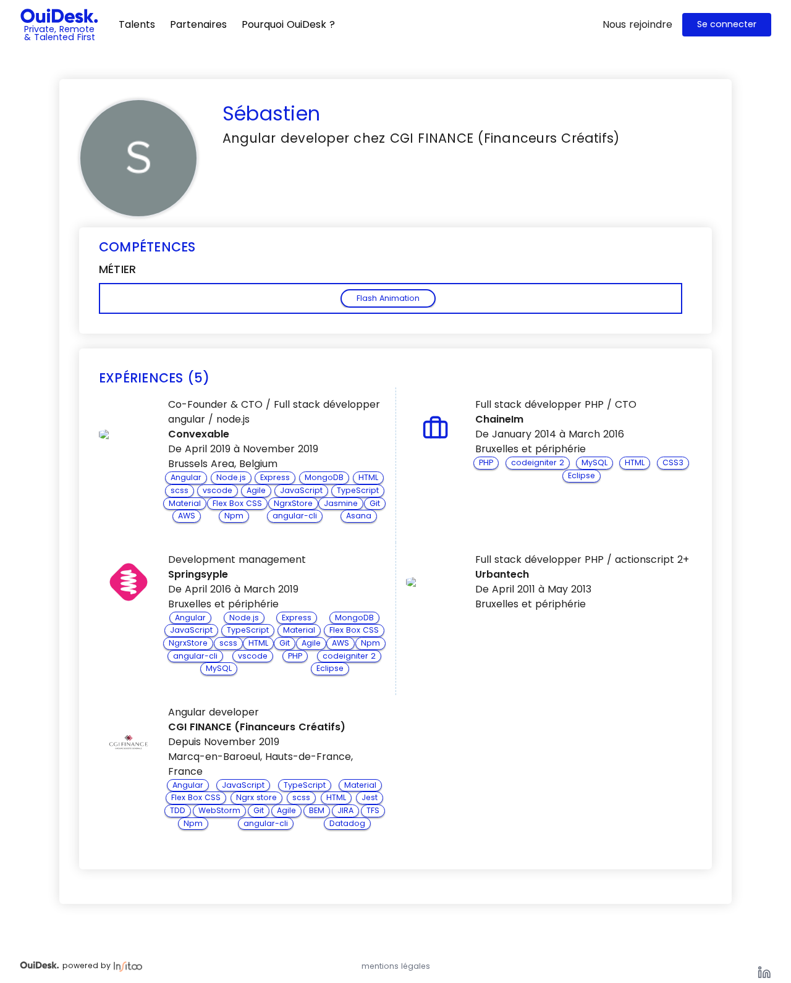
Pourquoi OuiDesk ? (288, 24)
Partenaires (198, 24)
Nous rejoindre (637, 24)
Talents (137, 24)
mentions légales (396, 966)
